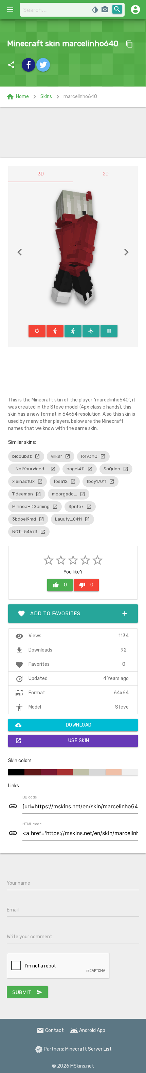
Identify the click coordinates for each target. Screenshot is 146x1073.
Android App (87, 1030)
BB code (29, 797)
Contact (50, 1030)
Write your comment (29, 937)
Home (17, 97)
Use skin (52, 741)
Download (53, 725)
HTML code (31, 824)
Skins (46, 96)
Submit (27, 992)
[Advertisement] (73, 132)
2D (106, 174)
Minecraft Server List (88, 1049)
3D (41, 174)
